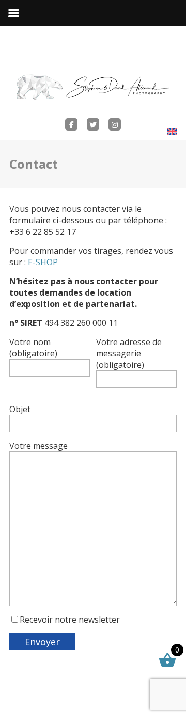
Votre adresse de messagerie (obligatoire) (129, 353)
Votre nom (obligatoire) (33, 347)
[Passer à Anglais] (172, 131)
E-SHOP (43, 262)
